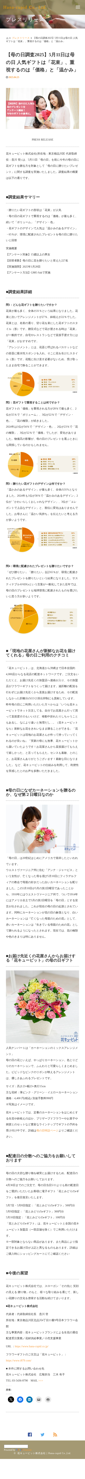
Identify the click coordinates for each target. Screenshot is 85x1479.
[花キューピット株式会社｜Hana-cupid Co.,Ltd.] (24, 7)
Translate (27, 1450)
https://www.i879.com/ (18, 1360)
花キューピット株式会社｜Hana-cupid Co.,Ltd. (44, 1453)
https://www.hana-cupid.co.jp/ (31, 1346)
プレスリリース (21, 38)
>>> (40, 1380)
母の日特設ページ (47, 1130)
